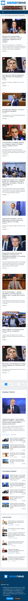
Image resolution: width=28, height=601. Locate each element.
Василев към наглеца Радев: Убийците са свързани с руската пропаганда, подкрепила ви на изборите (12, 39)
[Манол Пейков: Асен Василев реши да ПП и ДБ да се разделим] (14, 319)
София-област (11, 525)
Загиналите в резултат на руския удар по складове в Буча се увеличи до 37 (17, 498)
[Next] (26, 384)
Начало (2, 15)
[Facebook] (2, 582)
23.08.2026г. (17, 525)
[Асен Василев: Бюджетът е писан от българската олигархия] (14, 99)
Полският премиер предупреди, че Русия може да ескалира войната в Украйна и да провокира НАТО (18, 484)
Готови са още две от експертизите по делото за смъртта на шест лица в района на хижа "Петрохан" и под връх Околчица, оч (16, 534)
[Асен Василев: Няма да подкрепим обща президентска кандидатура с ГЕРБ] (14, 65)
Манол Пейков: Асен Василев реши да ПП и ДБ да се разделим (13, 330)
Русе (9, 530)
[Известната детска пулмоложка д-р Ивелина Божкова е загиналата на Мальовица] (4, 522)
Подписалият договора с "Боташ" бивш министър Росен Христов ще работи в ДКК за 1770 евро (12, 220)
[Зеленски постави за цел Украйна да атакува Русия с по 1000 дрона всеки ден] (5, 454)
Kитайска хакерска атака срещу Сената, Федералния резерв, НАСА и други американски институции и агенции (18, 446)
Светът (11, 450)
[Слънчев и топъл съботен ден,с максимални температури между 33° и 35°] (5, 461)
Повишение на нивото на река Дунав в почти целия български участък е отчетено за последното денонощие (16, 558)
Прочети (4, 51)
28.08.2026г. (15, 538)
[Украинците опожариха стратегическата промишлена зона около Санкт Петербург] (4, 551)
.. (18, 384)
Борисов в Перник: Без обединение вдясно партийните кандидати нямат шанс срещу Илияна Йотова (18, 439)
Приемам (9, 598)
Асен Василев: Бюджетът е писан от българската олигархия (13, 110)
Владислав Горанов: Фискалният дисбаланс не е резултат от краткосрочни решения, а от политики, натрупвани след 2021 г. (14, 255)
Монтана (9, 538)
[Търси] (24, 12)
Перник (11, 442)
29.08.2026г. (13, 434)
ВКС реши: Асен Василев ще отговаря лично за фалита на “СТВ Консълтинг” (14, 364)
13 (22, 384)
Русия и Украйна (5, 434)
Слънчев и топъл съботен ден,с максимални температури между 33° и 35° (17, 461)
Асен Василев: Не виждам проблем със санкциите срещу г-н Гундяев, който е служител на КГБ (13, 144)
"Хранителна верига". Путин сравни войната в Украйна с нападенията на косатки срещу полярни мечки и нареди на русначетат (13, 422)
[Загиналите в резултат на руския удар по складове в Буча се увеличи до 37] (5, 498)
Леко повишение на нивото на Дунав (16, 528)
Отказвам (17, 598)
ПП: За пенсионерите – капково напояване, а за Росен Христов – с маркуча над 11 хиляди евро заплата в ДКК (13, 294)
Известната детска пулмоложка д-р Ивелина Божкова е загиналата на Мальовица (16, 522)
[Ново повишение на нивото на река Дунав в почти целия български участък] (4, 543)
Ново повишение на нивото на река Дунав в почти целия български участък (16, 543)
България (12, 463)
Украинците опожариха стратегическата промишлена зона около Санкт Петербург (16, 550)
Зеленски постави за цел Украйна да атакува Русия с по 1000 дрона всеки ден (17, 454)
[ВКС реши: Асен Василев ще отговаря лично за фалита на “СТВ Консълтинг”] (14, 354)
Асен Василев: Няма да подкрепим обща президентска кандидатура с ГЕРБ (13, 76)
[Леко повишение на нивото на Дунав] (4, 530)
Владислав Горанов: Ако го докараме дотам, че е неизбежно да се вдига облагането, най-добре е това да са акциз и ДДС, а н (13, 182)
